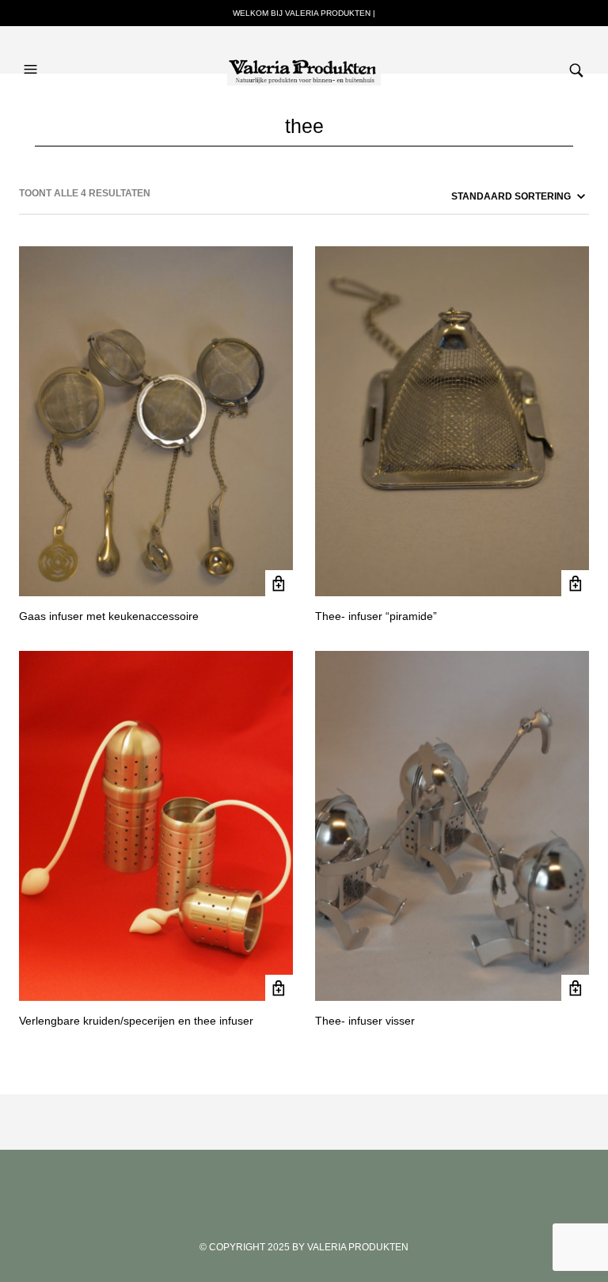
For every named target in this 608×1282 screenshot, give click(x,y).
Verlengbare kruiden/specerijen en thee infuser (136, 1020)
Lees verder (279, 584)
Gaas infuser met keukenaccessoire (109, 616)
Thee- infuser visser (365, 1020)
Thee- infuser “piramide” (376, 616)
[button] (32, 54)
